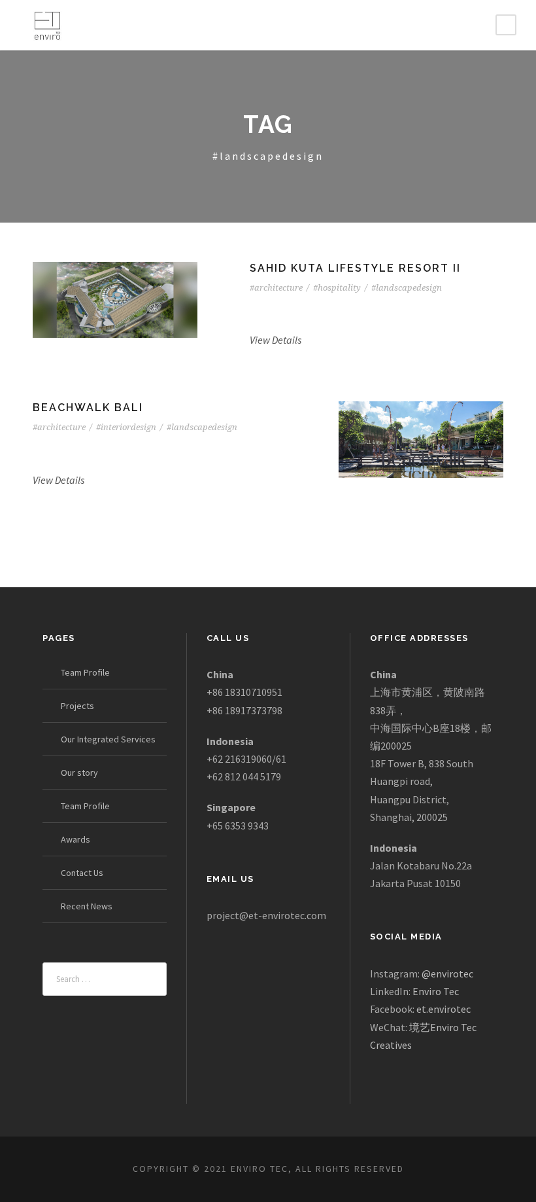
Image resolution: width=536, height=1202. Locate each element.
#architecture (276, 288)
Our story (79, 772)
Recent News (86, 906)
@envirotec (447, 973)
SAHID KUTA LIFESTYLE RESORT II (355, 268)
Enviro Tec (435, 991)
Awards (75, 839)
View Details (275, 339)
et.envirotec (443, 1008)
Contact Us (82, 873)
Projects (77, 706)
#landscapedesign (406, 288)
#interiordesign (126, 427)
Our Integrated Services (108, 739)
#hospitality (337, 288)
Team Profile (85, 672)
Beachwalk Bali (88, 407)
